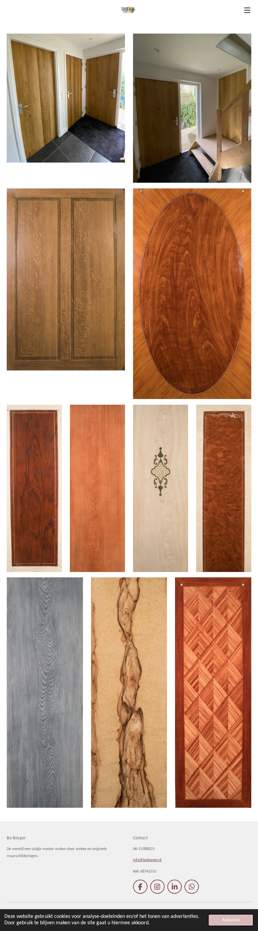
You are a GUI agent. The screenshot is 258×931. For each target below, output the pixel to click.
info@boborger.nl (147, 860)
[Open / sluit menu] (247, 10)
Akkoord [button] (231, 920)
